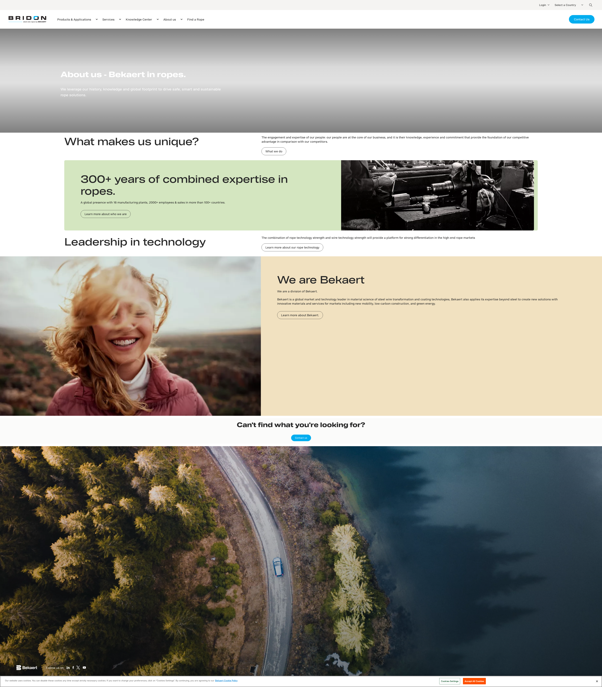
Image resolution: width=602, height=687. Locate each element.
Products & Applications (74, 19)
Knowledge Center (139, 19)
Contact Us (581, 19)
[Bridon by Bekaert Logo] (27, 19)
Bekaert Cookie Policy (226, 680)
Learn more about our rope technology (292, 247)
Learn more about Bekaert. (300, 315)
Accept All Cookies (474, 681)
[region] (301, 681)
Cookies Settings (449, 681)
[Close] (597, 681)
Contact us (301, 437)
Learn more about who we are (105, 214)
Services (108, 19)
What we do (273, 151)
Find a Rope (195, 19)
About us (169, 19)
